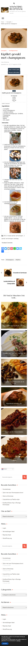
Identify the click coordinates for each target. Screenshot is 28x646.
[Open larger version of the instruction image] (15, 133)
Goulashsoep (7, 489)
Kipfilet (18, 260)
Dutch (5, 469)
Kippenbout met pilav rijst (14, 403)
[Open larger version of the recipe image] (14, 76)
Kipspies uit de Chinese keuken (14, 432)
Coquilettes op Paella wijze (11, 499)
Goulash (14, 460)
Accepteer (5, 643)
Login (4, 528)
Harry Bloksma (5, 62)
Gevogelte (3, 50)
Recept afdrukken (14, 72)
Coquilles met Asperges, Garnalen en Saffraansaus (14, 354)
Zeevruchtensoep (8, 496)
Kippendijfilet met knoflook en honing (14, 326)
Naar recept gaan (14, 69)
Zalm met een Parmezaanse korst (13, 492)
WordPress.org (7, 538)
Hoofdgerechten (13, 50)
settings (18, 640)
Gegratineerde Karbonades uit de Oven (14, 382)
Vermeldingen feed (8, 531)
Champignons (10, 260)
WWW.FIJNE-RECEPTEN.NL (16, 7)
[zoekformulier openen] (14, 3)
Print (14, 90)
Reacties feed (7, 535)
